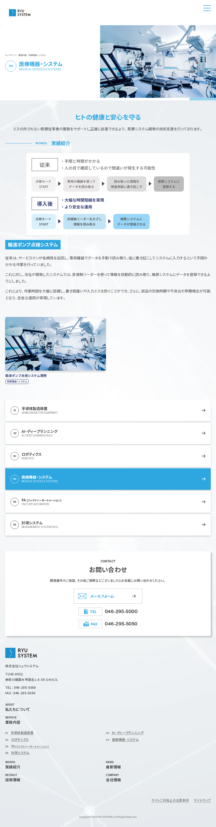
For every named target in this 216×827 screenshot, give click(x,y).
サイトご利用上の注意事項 (170, 800)
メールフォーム (102, 596)
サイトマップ (202, 800)
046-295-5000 (121, 611)
